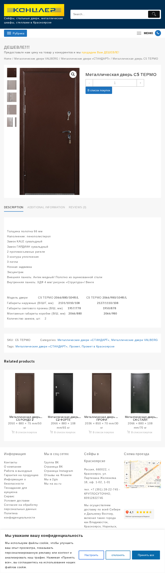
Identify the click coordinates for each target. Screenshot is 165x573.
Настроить (91, 555)
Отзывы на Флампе (58, 475)
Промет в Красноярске (98, 346)
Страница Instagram (58, 470)
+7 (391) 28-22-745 (104, 489)
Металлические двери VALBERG (36, 58)
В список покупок (99, 90)
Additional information (46, 207)
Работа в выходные (18, 470)
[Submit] (154, 14)
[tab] (15, 207)
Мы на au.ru (53, 483)
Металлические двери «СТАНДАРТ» (85, 58)
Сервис (9, 496)
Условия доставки (17, 500)
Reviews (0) (77, 207)
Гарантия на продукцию (21, 475)
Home (7, 58)
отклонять (118, 555)
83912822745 (93, 497)
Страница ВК (53, 466)
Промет (74, 346)
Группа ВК (51, 462)
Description (13, 207)
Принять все (146, 555)
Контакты (10, 462)
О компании (12, 466)
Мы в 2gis (51, 479)
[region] (82, 551)
